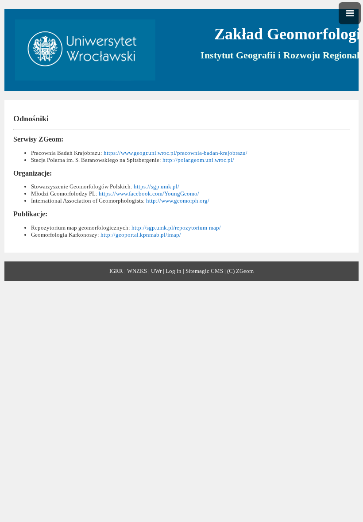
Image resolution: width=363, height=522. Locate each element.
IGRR (116, 271)
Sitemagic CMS (204, 271)
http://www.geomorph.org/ (177, 200)
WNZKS (137, 271)
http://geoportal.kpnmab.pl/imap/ (140, 234)
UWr (156, 271)
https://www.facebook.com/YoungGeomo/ (149, 193)
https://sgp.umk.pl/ (155, 186)
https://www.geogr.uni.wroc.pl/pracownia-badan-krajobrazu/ (175, 153)
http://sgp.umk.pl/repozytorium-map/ (176, 227)
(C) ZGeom (240, 271)
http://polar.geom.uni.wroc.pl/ (198, 160)
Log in (174, 271)
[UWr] (85, 49)
